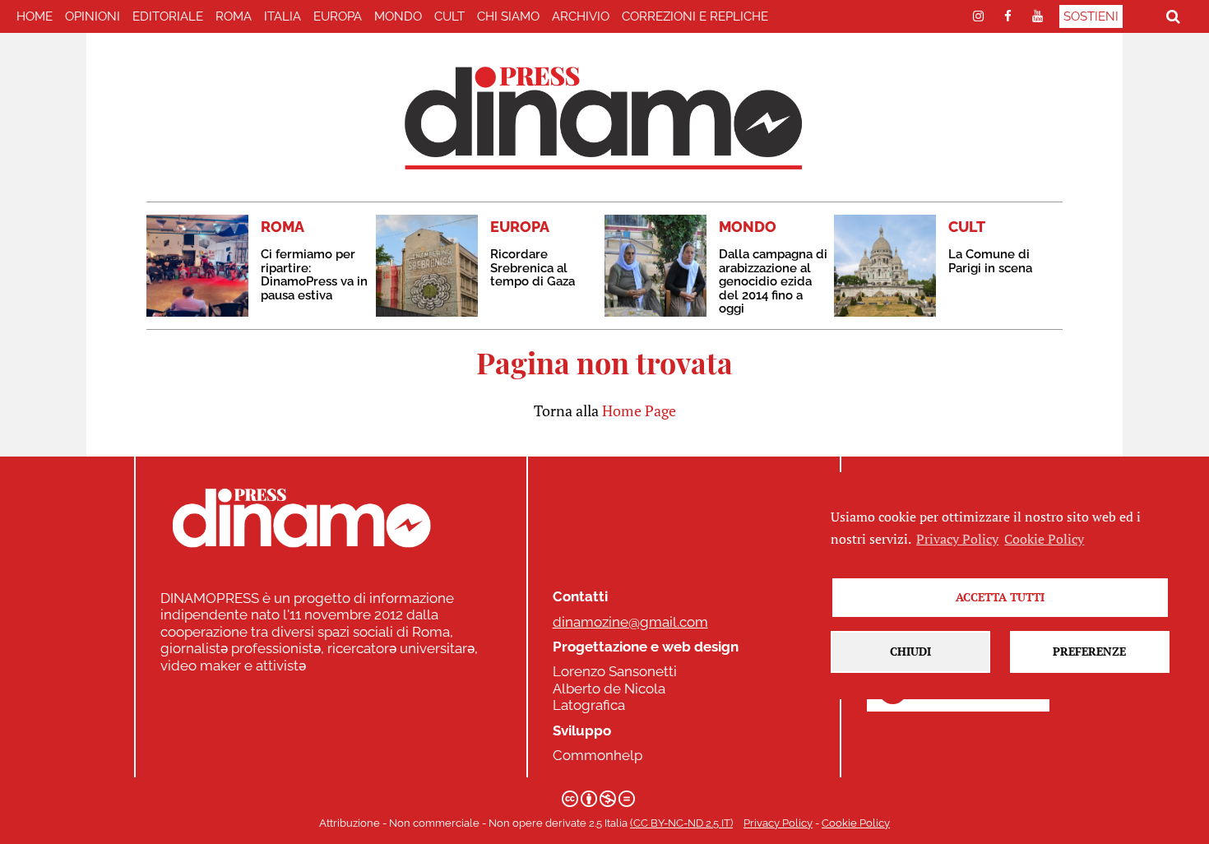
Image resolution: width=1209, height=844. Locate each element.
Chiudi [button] (910, 651)
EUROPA (337, 16)
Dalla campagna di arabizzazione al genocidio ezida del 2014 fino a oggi (773, 281)
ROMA (233, 16)
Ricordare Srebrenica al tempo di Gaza (532, 268)
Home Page (639, 410)
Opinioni (92, 16)
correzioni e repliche (695, 16)
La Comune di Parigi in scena (990, 261)
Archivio (580, 16)
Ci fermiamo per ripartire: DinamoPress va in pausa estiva (314, 275)
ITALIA (282, 16)
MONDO (398, 16)
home (34, 16)
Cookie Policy (856, 823)
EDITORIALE (167, 16)
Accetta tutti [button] (1000, 597)
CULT (449, 16)
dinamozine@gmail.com (630, 622)
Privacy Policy (778, 823)
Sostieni (1091, 16)
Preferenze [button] (1089, 651)
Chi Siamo (508, 16)
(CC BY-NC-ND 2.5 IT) (681, 823)
